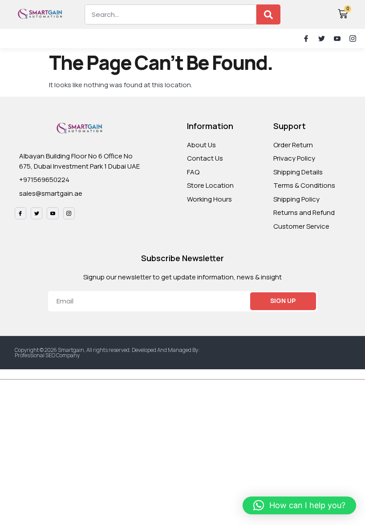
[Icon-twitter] (321, 38)
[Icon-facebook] (306, 38)
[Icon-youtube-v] (337, 38)
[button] (13, 38)
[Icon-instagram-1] (352, 38)
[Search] (268, 14)
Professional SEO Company (47, 355)
